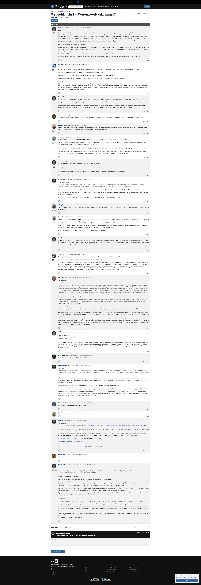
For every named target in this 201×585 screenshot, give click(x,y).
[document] (187, 578)
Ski (72, 1)
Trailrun (67, 1)
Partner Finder (89, 571)
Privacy (107, 583)
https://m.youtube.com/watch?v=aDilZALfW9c (70, 441)
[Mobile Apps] (116, 6)
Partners (107, 6)
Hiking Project (133, 565)
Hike (61, 1)
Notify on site (67, 17)
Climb (52, 1)
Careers (53, 574)
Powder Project (133, 569)
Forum (112, 6)
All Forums (53, 11)
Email (60, 17)
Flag (144, 60)
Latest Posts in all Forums (141, 13)
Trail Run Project (133, 567)
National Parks (133, 571)
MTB (57, 1)
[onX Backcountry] (81, 2)
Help (86, 567)
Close (187, 580)
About (87, 565)
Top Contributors (111, 567)
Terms (104, 583)
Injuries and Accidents (64, 11)
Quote (148, 60)
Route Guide (88, 6)
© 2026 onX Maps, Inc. (96, 583)
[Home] (59, 6)
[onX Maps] (54, 562)
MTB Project (110, 571)
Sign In (147, 6)
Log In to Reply (58, 551)
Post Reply (54, 20)
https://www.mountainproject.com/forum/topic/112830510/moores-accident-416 (80, 447)
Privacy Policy (193, 577)
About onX (54, 572)
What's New (100, 6)
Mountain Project (111, 569)
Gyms (94, 6)
